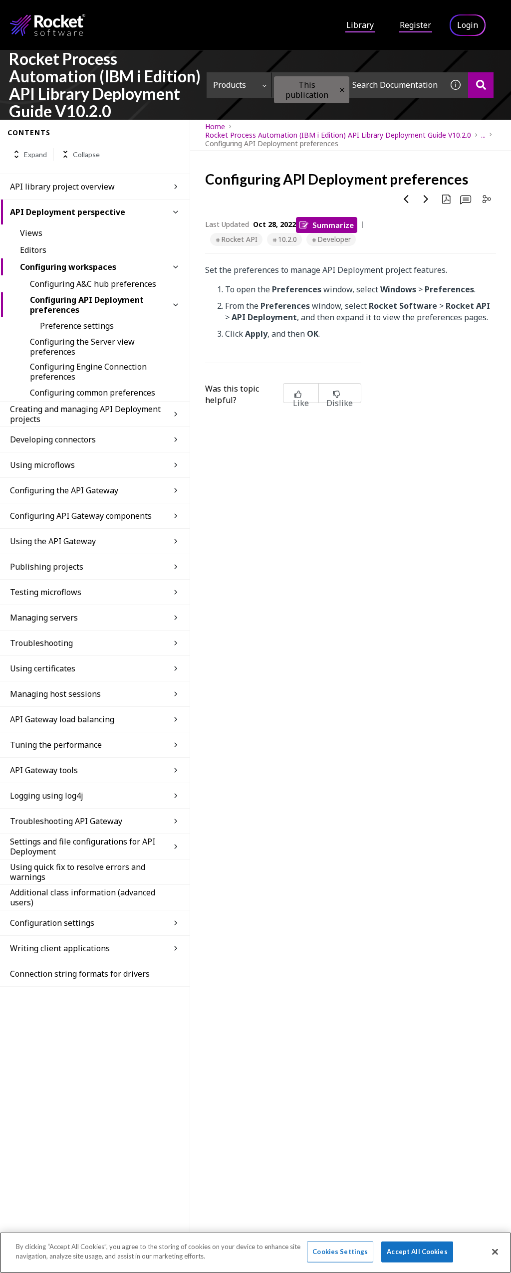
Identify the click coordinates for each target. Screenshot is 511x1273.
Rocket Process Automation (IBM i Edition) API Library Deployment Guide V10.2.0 (338, 135)
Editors (33, 249)
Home (215, 126)
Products (229, 84)
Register (415, 24)
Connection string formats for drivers (80, 973)
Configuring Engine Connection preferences (88, 372)
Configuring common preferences (92, 392)
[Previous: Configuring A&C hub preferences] (406, 199)
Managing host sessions (55, 693)
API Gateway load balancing (62, 719)
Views (31, 232)
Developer (334, 239)
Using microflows (42, 464)
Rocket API (239, 239)
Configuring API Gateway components (81, 515)
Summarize (333, 224)
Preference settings (77, 325)
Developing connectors (53, 439)
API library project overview (62, 186)
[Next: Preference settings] (426, 199)
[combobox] (357, 85)
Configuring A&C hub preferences (93, 283)
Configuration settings (52, 922)
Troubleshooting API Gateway (66, 821)
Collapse (86, 154)
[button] (342, 90)
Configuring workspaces (68, 266)
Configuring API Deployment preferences (87, 305)
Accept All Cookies (417, 1252)
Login (467, 24)
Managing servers (44, 617)
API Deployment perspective (67, 212)
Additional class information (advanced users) (82, 897)
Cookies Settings (340, 1252)
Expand (35, 154)
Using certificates (42, 668)
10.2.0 (287, 239)
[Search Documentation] (481, 85)
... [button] (483, 135)
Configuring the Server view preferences (82, 347)
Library (360, 24)
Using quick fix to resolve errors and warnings (77, 871)
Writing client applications (60, 948)
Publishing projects (46, 566)
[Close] (495, 1252)
